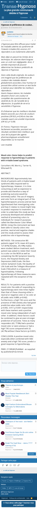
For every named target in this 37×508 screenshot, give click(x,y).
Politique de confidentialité (17, 498)
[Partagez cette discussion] (32, 40)
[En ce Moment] (35, 18)
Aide (28, 498)
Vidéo (5, 2)
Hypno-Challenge (15, 481)
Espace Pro (27, 481)
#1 (35, 40)
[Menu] (2, 17)
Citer (34, 355)
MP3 (12, 2)
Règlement (4, 498)
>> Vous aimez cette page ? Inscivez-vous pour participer (18, 504)
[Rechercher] (31, 18)
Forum (4, 481)
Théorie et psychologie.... (15, 385)
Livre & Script (22, 2)
